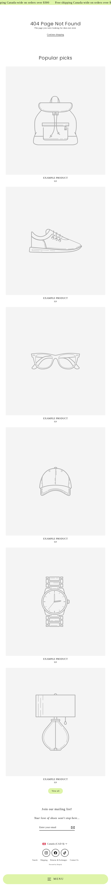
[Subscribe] (72, 827)
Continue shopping (55, 34)
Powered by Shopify (55, 864)
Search (35, 860)
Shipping (43, 860)
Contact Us (74, 860)
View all (55, 791)
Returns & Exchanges (58, 860)
